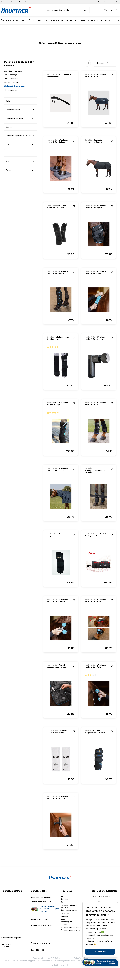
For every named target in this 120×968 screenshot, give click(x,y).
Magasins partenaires (69, 905)
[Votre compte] (111, 10)
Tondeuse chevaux (11, 82)
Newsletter (65, 908)
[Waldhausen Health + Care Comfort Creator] (60, 628)
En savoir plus (100, 951)
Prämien (64, 924)
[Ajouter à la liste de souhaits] (73, 75)
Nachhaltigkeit (66, 922)
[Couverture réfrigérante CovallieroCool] (98, 168)
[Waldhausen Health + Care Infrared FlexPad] (98, 628)
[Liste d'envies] (105, 10)
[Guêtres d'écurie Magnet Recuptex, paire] (60, 431)
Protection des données (100, 896)
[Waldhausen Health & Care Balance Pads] (60, 168)
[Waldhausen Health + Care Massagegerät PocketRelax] (60, 825)
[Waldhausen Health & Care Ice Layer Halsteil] (60, 496)
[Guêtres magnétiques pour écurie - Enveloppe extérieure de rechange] (98, 759)
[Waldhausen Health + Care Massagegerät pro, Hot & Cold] (98, 365)
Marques (64, 916)
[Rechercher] (86, 10)
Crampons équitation (12, 78)
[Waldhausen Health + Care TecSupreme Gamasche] (60, 300)
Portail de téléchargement (71, 927)
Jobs (63, 919)
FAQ (62, 896)
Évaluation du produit (69, 910)
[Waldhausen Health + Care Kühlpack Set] (60, 759)
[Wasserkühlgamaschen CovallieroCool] (98, 496)
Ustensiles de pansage (13, 71)
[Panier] (116, 10)
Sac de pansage (10, 75)
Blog (62, 902)
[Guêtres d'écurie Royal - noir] (60, 234)
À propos (64, 899)
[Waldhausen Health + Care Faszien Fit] (98, 300)
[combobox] (63, 10)
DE (117, 2)
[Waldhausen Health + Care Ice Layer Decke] (98, 103)
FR (114, 2)
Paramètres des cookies (70, 930)
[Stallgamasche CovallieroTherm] (60, 365)
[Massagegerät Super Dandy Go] (60, 103)
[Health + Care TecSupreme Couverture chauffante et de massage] (98, 562)
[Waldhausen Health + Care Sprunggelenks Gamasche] (98, 234)
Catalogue (65, 913)
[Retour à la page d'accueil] (16, 10)
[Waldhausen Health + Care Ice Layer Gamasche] (98, 431)
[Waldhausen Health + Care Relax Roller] (98, 693)
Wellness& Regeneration (14, 86)
